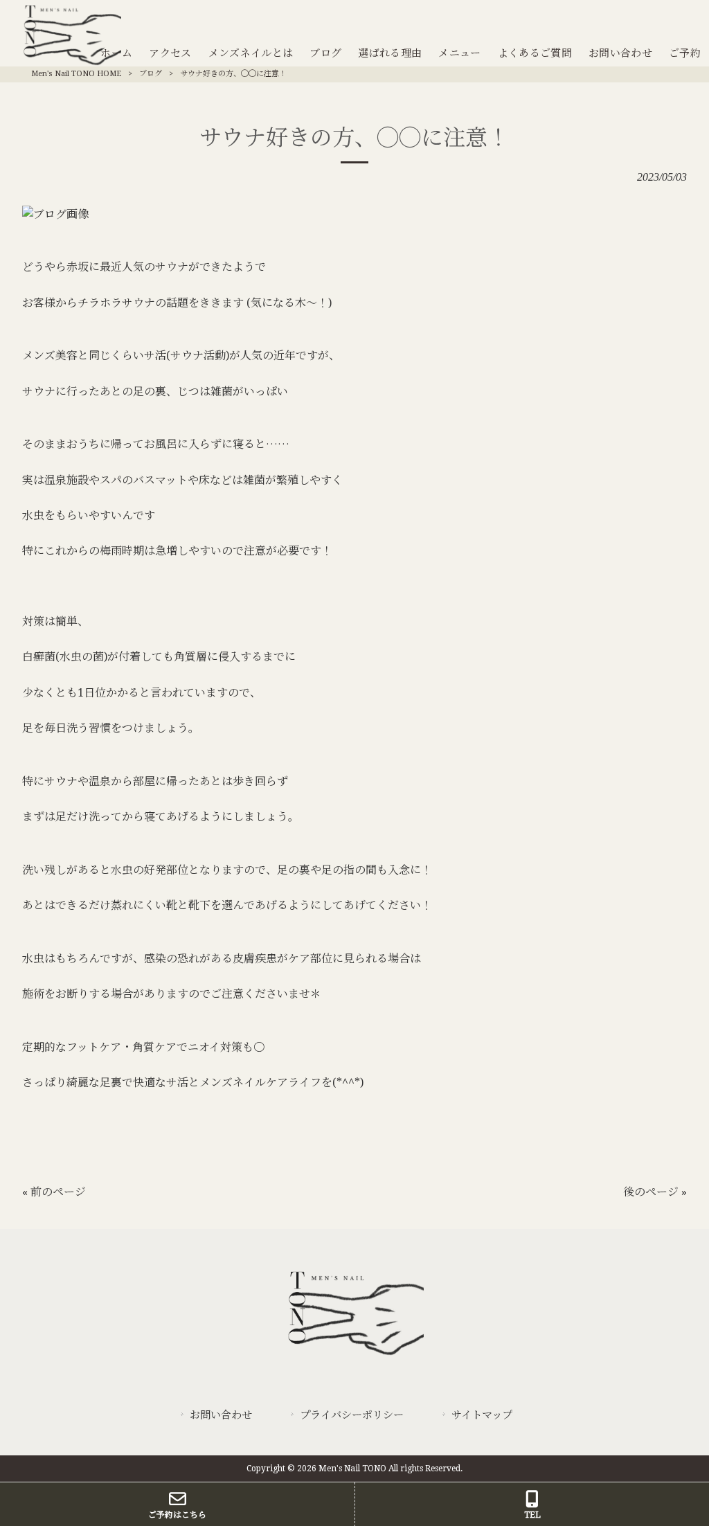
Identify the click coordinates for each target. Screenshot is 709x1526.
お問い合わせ (221, 1415)
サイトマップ (481, 1415)
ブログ (150, 73)
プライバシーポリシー (352, 1415)
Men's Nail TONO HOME (76, 73)
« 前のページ (54, 1192)
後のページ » (655, 1192)
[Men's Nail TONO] (354, 1356)
